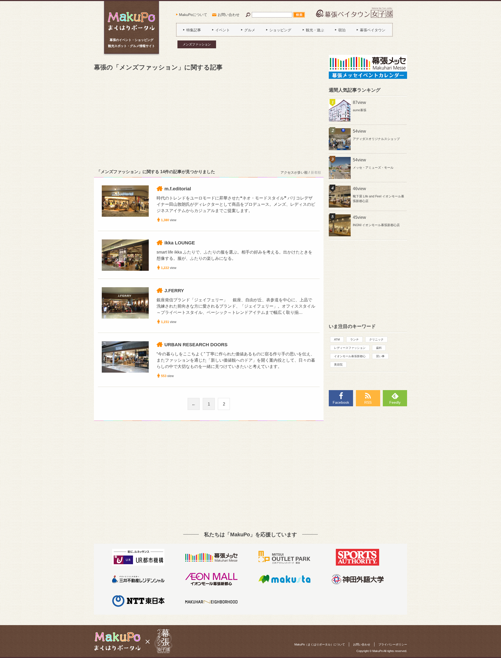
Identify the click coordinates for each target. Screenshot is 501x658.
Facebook (341, 402)
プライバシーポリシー (392, 644)
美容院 (338, 364)
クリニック (376, 339)
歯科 (379, 347)
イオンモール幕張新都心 (350, 356)
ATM (337, 339)
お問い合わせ (229, 15)
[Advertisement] (209, 119)
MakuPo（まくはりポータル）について (319, 644)
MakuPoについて (193, 15)
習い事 (380, 356)
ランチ (354, 339)
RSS (368, 402)
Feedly (395, 402)
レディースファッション (350, 347)
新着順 (316, 172)
